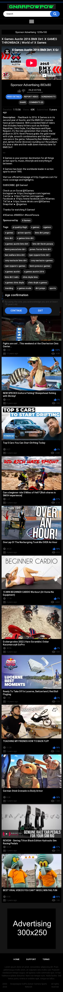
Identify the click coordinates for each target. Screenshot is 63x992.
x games (35, 227)
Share (23, 102)
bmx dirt (9, 238)
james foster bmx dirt (40, 249)
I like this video (19, 91)
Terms (46, 959)
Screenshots (48, 97)
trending (9, 288)
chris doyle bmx (30, 277)
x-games (9, 233)
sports (53, 288)
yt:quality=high (20, 227)
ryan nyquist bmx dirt (39, 255)
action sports (24, 233)
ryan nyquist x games (15, 266)
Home (16, 959)
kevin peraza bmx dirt (15, 249)
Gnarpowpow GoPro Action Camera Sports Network (28, 985)
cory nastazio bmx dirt (16, 260)
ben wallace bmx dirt (15, 255)
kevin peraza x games (40, 266)
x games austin (12, 272)
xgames (47, 227)
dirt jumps (40, 288)
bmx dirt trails (12, 277)
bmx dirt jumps (42, 233)
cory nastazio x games (42, 260)
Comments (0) (36, 102)
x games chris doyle (14, 283)
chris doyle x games (37, 283)
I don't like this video (23, 91)
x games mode (24, 288)
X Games (26, 220)
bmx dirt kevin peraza (43, 244)
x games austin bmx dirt (16, 244)
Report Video (31, 97)
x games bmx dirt (25, 238)
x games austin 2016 (34, 272)
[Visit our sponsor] (31, 32)
